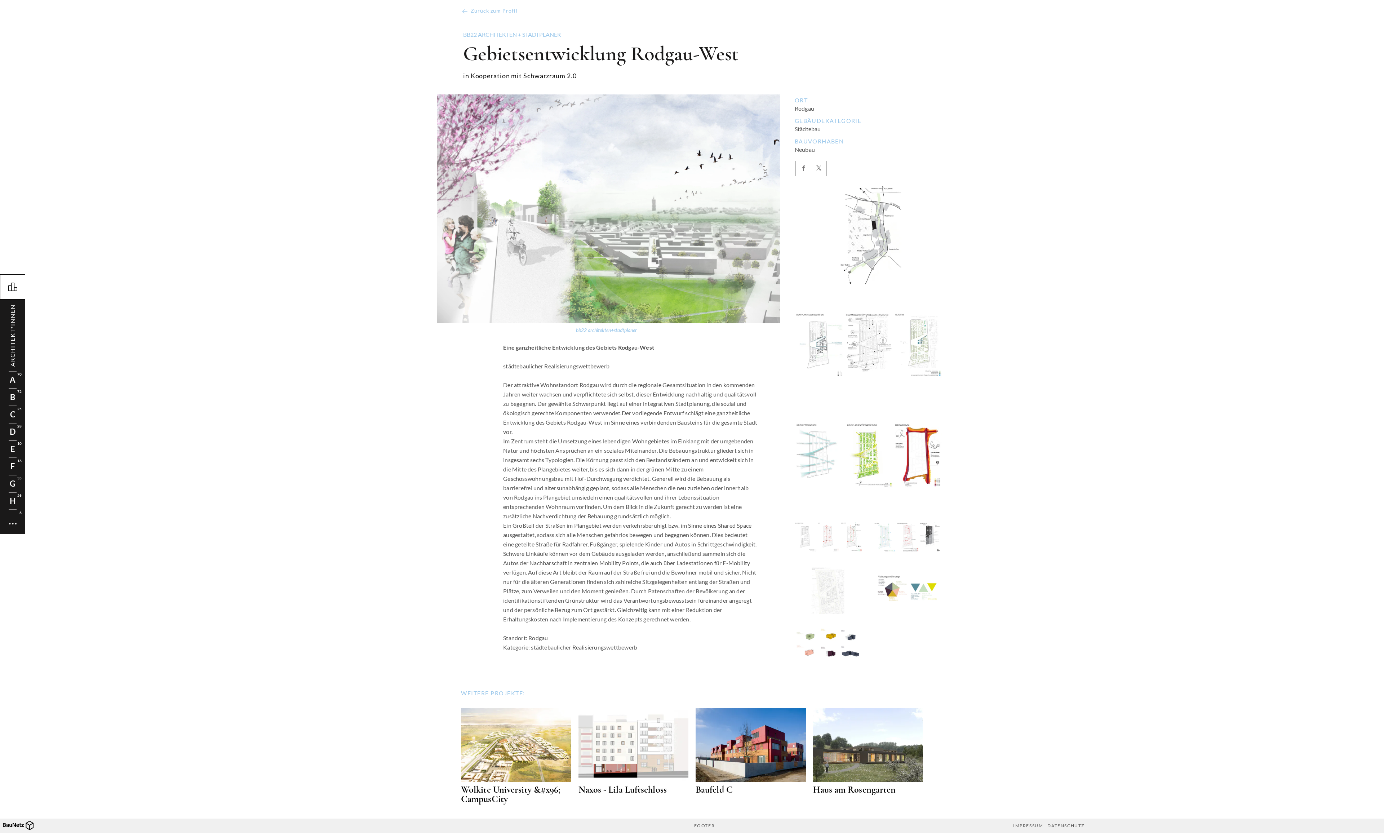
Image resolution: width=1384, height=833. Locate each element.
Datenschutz (1065, 826)
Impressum (1028, 826)
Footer (704, 826)
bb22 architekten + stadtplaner (512, 34)
